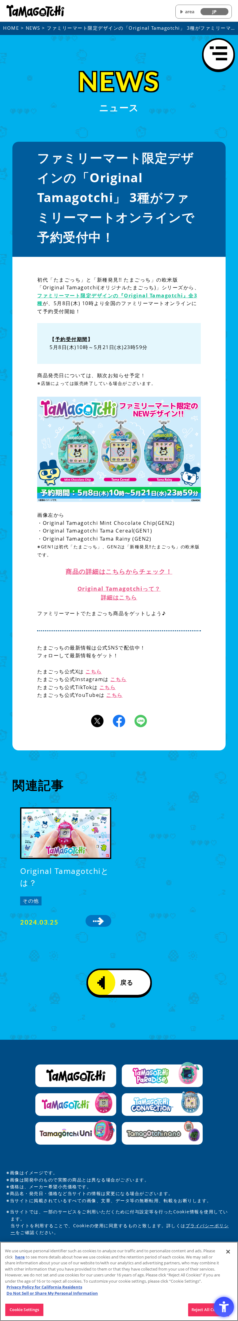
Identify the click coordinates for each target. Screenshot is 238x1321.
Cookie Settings (24, 1309)
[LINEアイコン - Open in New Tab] (140, 720)
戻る (127, 982)
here (20, 1257)
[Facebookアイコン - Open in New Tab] (119, 720)
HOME (11, 28)
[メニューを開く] (218, 54)
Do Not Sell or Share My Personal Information (52, 1293)
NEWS (33, 28)
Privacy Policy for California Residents (44, 1287)
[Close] (228, 1251)
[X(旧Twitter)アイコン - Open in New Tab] (97, 720)
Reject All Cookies (209, 1309)
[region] (119, 1281)
